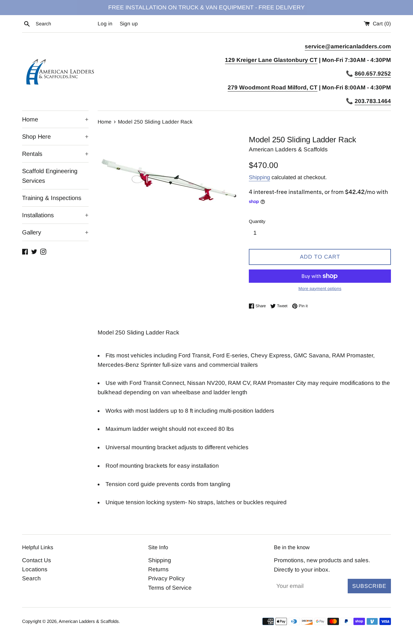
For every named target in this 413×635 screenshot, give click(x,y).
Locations (34, 569)
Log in (105, 24)
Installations (55, 215)
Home (55, 119)
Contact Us (36, 560)
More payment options (319, 288)
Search (31, 578)
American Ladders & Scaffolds (89, 621)
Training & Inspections (51, 198)
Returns (158, 569)
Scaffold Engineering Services (49, 176)
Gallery (55, 232)
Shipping (259, 177)
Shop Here (55, 136)
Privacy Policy (166, 578)
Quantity (257, 221)
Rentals (55, 153)
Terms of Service (170, 588)
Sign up (129, 24)
